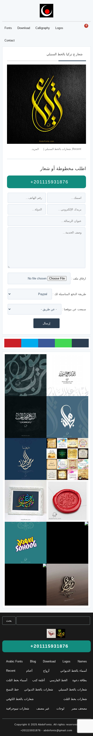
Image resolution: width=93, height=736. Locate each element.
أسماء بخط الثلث (16, 680)
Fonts (8, 28)
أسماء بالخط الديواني (73, 670)
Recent (76, 148)
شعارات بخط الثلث (75, 699)
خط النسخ (12, 689)
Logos (59, 28)
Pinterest (12, 343)
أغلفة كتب (38, 680)
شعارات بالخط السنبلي (58, 148)
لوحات (60, 708)
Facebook (46, 343)
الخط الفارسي (58, 680)
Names (82, 661)
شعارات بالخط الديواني (38, 689)
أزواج (46, 670)
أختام (29, 670)
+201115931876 (48, 181)
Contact (10, 40)
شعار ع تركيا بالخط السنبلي (64, 54)
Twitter (29, 343)
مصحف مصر (79, 708)
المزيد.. (35, 148)
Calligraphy (42, 28)
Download (23, 28)
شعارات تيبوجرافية (17, 708)
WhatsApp (63, 343)
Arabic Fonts (14, 661)
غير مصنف (42, 708)
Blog (33, 661)
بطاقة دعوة (79, 680)
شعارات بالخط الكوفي (20, 699)
